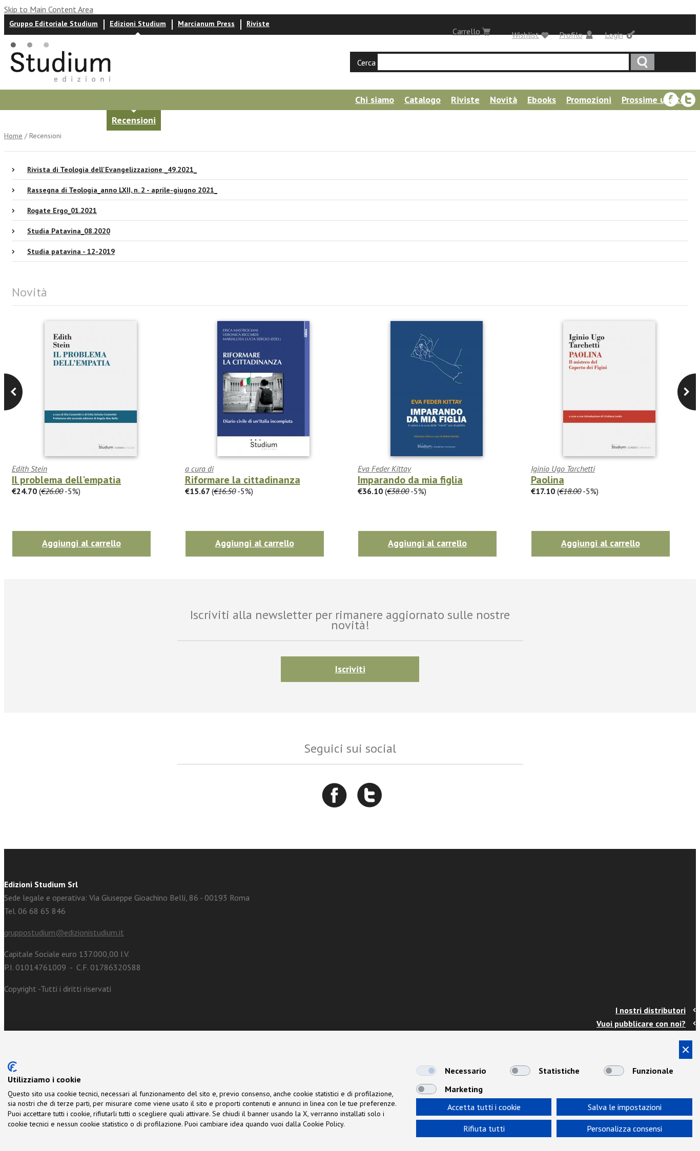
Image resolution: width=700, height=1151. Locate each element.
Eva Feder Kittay (384, 468)
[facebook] (670, 100)
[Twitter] (688, 100)
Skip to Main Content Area (48, 9)
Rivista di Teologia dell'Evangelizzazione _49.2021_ (112, 169)
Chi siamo (374, 99)
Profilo (571, 35)
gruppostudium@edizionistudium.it (64, 932)
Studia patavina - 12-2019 (71, 251)
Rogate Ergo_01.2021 (62, 210)
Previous (686, 392)
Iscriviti (350, 669)
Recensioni (134, 120)
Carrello (466, 31)
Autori (14, 120)
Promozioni (588, 99)
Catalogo (422, 99)
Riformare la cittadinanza (242, 479)
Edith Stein (29, 468)
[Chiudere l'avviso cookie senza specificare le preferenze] (685, 1049)
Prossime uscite (653, 99)
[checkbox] (426, 1070)
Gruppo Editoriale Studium (53, 23)
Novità (503, 99)
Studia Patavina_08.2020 (68, 231)
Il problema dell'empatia (66, 479)
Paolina (547, 479)
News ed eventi (69, 120)
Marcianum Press (206, 23)
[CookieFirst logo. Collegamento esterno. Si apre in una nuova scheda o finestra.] (12, 1066)
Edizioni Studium (138, 23)
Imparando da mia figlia (410, 479)
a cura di (199, 468)
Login (614, 35)
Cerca (366, 62)
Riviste (258, 23)
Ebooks (541, 99)
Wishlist (525, 35)
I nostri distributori (650, 1010)
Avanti (13, 392)
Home (13, 135)
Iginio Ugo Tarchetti (563, 468)
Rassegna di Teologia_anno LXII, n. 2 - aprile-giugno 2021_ (122, 190)
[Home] (61, 85)
